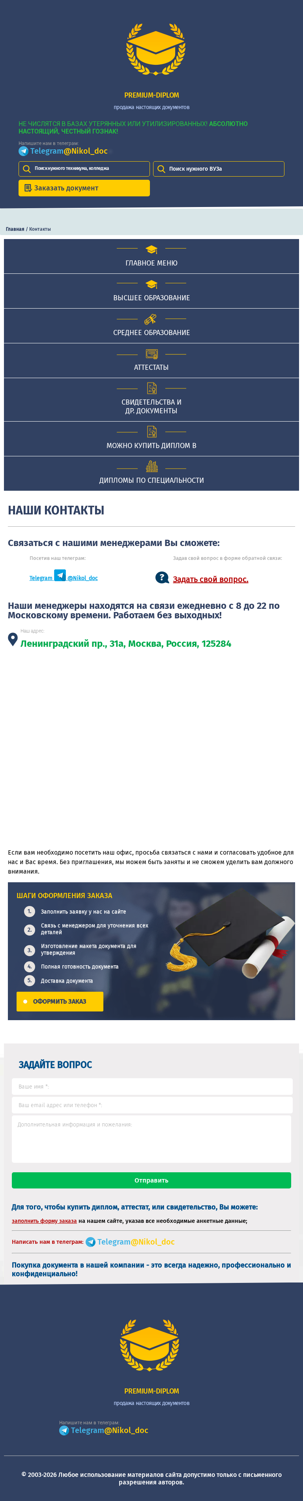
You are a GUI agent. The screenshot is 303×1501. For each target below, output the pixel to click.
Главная (15, 229)
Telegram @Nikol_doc (64, 578)
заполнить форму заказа (44, 1221)
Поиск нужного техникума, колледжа (72, 168)
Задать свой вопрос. (211, 579)
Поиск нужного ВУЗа (195, 169)
